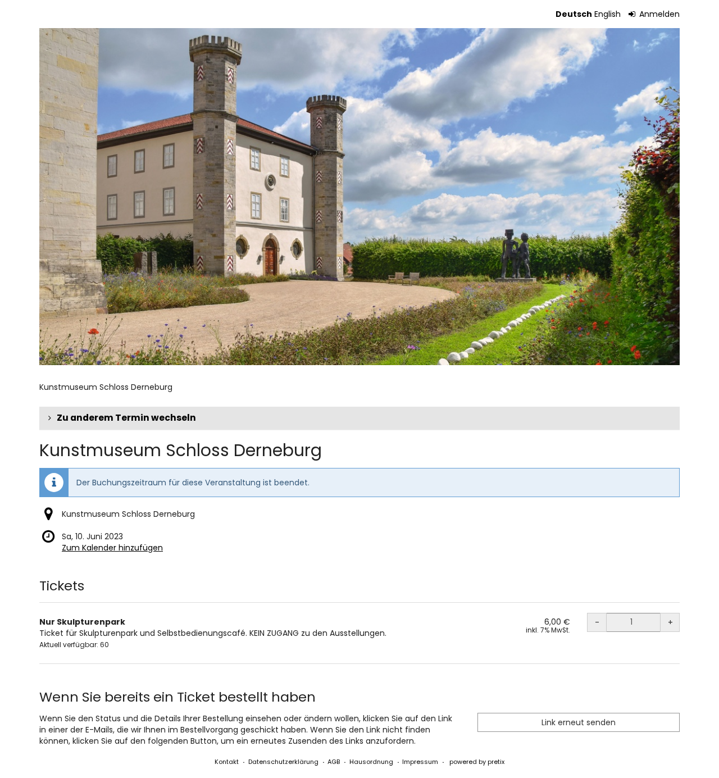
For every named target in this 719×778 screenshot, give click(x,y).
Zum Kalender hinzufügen (112, 547)
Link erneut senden (578, 722)
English (607, 14)
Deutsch (574, 14)
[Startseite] (359, 196)
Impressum (420, 761)
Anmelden (658, 14)
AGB (333, 761)
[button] (359, 418)
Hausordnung (371, 761)
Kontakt (227, 761)
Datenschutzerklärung (283, 761)
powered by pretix (476, 761)
